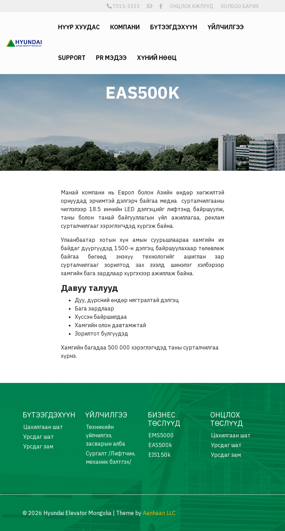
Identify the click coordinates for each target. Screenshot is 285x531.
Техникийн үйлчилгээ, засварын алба (105, 435)
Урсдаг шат (38, 436)
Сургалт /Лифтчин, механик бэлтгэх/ (110, 457)
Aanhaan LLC (159, 512)
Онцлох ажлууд (191, 6)
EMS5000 (161, 435)
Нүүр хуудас (79, 27)
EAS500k (160, 444)
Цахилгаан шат (43, 426)
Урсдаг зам (38, 446)
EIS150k (159, 454)
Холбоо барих (240, 6)
